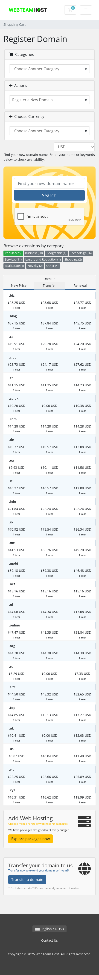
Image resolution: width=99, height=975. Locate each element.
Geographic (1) (56, 253)
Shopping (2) (73, 259)
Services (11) (13, 259)
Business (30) (34, 253)
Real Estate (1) (14, 266)
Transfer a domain (27, 879)
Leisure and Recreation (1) (43, 259)
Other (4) (52, 266)
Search (49, 195)
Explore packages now (30, 838)
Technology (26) (81, 253)
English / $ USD (52, 929)
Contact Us (49, 940)
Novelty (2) (35, 266)
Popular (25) (13, 253)
